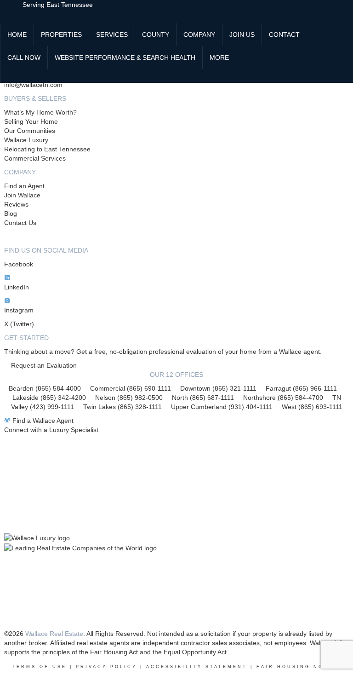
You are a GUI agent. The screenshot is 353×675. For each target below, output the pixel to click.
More (219, 57)
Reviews (16, 204)
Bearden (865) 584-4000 (45, 388)
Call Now (23, 57)
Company (199, 34)
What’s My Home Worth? (40, 112)
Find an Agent (24, 186)
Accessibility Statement (196, 666)
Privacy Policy (106, 666)
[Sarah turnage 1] (7, 76)
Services (112, 34)
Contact (284, 34)
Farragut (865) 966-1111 (301, 388)
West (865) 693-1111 (312, 406)
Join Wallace (22, 195)
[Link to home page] (11, 11)
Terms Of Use (39, 666)
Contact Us (20, 222)
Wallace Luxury (26, 140)
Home (17, 34)
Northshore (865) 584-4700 (283, 397)
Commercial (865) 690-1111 (130, 388)
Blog (10, 213)
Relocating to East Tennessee (47, 149)
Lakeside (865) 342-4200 (49, 397)
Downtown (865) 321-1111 (218, 388)
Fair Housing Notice (298, 666)
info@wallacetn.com (33, 84)
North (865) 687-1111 (203, 397)
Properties (61, 34)
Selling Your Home (31, 121)
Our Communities (29, 130)
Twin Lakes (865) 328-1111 (122, 406)
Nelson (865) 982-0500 (129, 397)
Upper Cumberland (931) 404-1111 (226, 406)
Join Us (242, 34)
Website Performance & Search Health (125, 57)
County (155, 34)
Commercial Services (35, 158)
